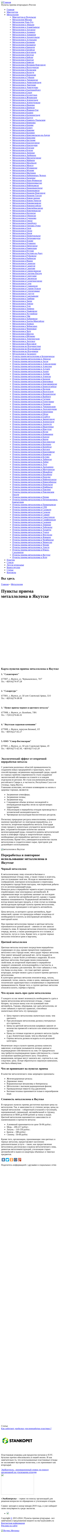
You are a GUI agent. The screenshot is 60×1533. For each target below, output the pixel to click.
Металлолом (13, 14)
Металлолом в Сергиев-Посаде (27, 273)
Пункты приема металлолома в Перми (30, 497)
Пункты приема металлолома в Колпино (31, 444)
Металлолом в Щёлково (23, 336)
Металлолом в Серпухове (24, 276)
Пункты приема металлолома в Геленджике (33, 401)
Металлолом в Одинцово (24, 218)
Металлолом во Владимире (25, 351)
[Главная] (6, 2)
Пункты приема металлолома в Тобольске (32, 527)
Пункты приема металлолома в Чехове (30, 545)
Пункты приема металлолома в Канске (30, 437)
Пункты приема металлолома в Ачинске (31, 376)
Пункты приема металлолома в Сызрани (31, 522)
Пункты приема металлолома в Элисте (30, 547)
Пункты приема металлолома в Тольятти (31, 530)
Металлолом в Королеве (23, 138)
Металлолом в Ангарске (23, 29)
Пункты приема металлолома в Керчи (30, 439)
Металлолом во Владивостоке (26, 346)
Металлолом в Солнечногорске (27, 281)
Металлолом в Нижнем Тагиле (27, 195)
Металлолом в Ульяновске (24, 311)
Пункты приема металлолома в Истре (30, 432)
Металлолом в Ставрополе (25, 286)
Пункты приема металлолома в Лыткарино (32, 467)
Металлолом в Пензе (22, 233)
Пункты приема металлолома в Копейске (32, 447)
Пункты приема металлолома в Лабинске (32, 459)
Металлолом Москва (22, 19)
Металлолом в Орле (21, 228)
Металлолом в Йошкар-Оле (25, 110)
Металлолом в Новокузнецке (26, 198)
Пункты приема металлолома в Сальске (31, 512)
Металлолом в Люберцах (24, 155)
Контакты (11, 572)
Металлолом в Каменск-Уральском (28, 120)
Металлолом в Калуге (22, 117)
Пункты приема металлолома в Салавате (31, 509)
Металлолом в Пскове (22, 241)
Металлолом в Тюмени (23, 308)
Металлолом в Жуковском (24, 97)
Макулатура (12, 12)
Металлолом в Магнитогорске (26, 158)
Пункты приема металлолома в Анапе (30, 371)
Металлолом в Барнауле (23, 47)
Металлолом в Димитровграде (26, 82)
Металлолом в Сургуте (23, 293)
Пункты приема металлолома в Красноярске (33, 452)
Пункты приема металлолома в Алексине (32, 366)
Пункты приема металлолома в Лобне (30, 462)
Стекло (10, 562)
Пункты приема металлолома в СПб (29, 507)
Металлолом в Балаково (23, 42)
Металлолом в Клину (22, 127)
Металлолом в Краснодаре (25, 145)
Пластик (11, 560)
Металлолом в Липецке (23, 153)
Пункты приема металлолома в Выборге (31, 396)
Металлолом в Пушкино (24, 243)
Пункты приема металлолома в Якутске (31, 555)
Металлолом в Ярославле (24, 344)
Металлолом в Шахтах (23, 334)
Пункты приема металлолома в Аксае (30, 361)
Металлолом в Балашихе (24, 45)
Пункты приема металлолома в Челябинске (33, 540)
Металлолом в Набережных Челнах (29, 175)
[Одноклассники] (11, 1159)
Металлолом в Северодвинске (26, 271)
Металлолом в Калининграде (26, 115)
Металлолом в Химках (23, 323)
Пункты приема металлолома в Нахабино (32, 474)
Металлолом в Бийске (22, 57)
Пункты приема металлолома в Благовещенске (34, 384)
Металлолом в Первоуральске (26, 236)
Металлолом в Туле (21, 306)
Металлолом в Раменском (24, 248)
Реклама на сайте (9, 1525)
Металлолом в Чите (21, 331)
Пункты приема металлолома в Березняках (32, 381)
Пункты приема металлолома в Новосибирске (34, 482)
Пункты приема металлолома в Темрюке (31, 525)
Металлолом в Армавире (24, 35)
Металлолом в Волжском (24, 70)
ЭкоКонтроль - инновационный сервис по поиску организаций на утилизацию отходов (25, 1471)
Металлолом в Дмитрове (24, 85)
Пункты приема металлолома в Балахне (31, 379)
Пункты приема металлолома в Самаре (31, 514)
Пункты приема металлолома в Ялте (29, 557)
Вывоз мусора (13, 567)
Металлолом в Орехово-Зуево (26, 225)
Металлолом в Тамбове (23, 298)
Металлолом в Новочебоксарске (27, 208)
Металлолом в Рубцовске (24, 256)
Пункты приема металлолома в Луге (29, 464)
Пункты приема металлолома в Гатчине (31, 399)
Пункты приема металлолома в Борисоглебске (34, 386)
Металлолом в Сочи (21, 283)
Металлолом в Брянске (23, 62)
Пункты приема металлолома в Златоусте (32, 424)
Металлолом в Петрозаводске (26, 238)
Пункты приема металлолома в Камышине (32, 434)
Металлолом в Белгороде (24, 52)
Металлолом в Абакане (23, 24)
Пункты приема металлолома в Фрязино (31, 537)
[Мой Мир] (15, 1159)
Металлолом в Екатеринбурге (26, 90)
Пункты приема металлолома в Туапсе (30, 532)
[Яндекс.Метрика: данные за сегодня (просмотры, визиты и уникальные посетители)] (10, 1530)
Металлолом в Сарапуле (23, 266)
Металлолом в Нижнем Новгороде (28, 193)
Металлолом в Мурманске (24, 168)
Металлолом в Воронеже (24, 75)
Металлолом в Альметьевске (26, 27)
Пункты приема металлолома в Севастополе (33, 517)
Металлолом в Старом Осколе (26, 288)
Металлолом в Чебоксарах (24, 326)
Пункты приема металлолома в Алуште (31, 369)
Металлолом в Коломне (23, 133)
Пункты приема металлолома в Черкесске (32, 542)
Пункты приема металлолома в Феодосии (32, 535)
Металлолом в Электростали (26, 339)
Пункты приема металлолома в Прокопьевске (34, 504)
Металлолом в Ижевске (23, 107)
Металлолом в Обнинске (24, 215)
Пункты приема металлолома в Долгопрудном (34, 409)
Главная (10, 9)
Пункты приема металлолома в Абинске (31, 359)
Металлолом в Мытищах (24, 173)
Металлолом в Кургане (23, 148)
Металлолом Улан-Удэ (22, 22)
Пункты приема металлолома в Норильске (32, 484)
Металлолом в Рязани (22, 261)
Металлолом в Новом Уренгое (26, 200)
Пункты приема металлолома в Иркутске (32, 429)
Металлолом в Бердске (23, 55)
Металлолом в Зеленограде (25, 100)
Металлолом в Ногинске (24, 213)
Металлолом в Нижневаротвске (27, 188)
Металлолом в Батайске (23, 50)
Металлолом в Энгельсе (23, 341)
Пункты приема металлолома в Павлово (31, 489)
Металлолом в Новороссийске (26, 205)
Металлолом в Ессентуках (24, 95)
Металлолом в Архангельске (26, 37)
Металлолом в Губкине (23, 77)
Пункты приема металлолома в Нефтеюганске (34, 479)
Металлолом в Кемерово (24, 122)
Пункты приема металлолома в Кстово (30, 457)
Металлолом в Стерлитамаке (26, 291)
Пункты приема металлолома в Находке (31, 477)
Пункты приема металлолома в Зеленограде (33, 421)
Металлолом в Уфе (21, 316)
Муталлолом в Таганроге (24, 354)
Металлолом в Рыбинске (24, 258)
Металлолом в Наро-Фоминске (27, 180)
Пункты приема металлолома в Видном (31, 389)
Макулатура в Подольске (24, 17)
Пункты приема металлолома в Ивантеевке (33, 427)
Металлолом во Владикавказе (26, 349)
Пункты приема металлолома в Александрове (34, 364)
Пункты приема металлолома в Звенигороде (33, 419)
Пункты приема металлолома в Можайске (32, 472)
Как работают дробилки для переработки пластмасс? (26, 1428)
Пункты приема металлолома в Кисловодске (33, 442)
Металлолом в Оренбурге (24, 223)
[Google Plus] (19, 1159)
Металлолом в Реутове (23, 251)
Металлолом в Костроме (23, 140)
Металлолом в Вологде (23, 72)
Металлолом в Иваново (23, 105)
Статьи (10, 570)
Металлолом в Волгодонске (25, 67)
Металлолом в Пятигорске (25, 246)
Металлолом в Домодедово (25, 87)
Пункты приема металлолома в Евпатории (32, 411)
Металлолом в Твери (22, 301)
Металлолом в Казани (22, 112)
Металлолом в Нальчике (23, 178)
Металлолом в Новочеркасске (26, 210)
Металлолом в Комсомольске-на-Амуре (31, 135)
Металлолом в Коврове (23, 130)
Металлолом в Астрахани (24, 40)
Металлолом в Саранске (23, 263)
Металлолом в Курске (22, 150)
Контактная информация (13, 1523)
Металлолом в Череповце (24, 329)
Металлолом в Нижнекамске (26, 190)
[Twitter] (7, 1159)
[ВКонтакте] (3, 1159)
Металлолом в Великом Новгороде (29, 65)
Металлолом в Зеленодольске (26, 102)
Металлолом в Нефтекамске (25, 185)
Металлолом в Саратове (23, 268)
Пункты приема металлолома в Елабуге (31, 416)
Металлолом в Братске (23, 60)
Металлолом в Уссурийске (24, 313)
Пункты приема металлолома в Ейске (30, 414)
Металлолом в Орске (22, 231)
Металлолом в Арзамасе (23, 32)
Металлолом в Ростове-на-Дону (27, 253)
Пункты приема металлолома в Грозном (31, 404)
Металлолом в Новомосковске (26, 203)
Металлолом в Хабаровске (25, 318)
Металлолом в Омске (22, 220)
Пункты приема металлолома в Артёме (31, 374)
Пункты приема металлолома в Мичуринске (33, 469)
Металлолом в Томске (22, 303)
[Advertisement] (30, 1296)
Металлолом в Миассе (22, 165)
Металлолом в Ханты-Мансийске (28, 321)
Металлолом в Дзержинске (25, 80)
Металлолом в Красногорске (26, 143)
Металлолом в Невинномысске (27, 183)
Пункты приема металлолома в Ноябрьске (32, 487)
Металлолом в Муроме (23, 170)
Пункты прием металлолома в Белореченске (33, 356)
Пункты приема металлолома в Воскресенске (34, 394)
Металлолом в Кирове (22, 125)
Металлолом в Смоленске (24, 278)
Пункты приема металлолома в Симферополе (34, 519)
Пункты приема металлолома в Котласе (31, 449)
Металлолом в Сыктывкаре (25, 296)
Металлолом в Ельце (22, 92)
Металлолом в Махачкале (24, 163)
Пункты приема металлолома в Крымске (31, 454)
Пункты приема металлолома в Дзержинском (34, 406)
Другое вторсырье (15, 565)
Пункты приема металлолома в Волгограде (33, 391)
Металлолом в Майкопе (23, 160)
